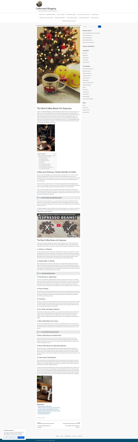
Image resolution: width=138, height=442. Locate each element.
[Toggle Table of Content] (54, 154)
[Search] (99, 26)
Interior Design (86, 94)
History (84, 87)
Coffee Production (86, 78)
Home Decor (85, 89)
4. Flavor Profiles (42, 161)
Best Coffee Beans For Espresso (44, 412)
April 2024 (85, 53)
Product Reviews (41, 417)
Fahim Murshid (52, 440)
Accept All (21, 437)
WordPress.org (86, 112)
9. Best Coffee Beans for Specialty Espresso (47, 167)
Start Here (41, 14)
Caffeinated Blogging (46, 8)
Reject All (14, 437)
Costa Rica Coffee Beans (87, 40)
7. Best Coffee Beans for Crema (45, 165)
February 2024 (86, 57)
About (57, 436)
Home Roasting (94, 17)
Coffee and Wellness (72, 17)
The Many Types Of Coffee (83, 14)
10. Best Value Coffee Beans (44, 168)
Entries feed (85, 107)
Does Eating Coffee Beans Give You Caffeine (91, 33)
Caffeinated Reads (70, 14)
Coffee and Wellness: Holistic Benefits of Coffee (46, 155)
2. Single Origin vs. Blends (44, 159)
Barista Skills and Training (46, 17)
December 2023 (86, 62)
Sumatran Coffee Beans (87, 35)
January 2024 (85, 60)
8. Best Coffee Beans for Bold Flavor (45, 166)
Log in (84, 105)
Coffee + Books (61, 14)
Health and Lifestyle (87, 85)
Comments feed (86, 110)
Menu (61, 436)
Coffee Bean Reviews (84, 17)
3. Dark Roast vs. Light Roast (44, 160)
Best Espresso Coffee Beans (43, 413)
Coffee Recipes (95, 14)
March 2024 (85, 55)
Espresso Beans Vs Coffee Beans (44, 406)
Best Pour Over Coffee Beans (88, 42)
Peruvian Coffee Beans (87, 37)
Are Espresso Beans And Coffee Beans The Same (48, 409)
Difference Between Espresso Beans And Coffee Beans (49, 407)
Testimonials (68, 436)
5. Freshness (42, 162)
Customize (7, 437)
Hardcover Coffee (50, 14)
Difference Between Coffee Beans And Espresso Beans (49, 410)
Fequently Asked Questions (69, 21)
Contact (80, 436)
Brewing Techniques (60, 17)
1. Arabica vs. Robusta (43, 158)
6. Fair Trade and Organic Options (45, 164)
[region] (14, 434)
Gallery (74, 436)
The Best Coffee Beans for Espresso (44, 156)
